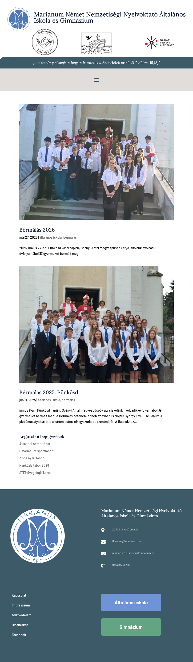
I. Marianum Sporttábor (36, 451)
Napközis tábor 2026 (34, 465)
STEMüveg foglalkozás (35, 473)
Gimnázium (131, 627)
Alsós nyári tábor (31, 458)
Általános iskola (131, 602)
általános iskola (51, 237)
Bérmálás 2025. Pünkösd (48, 392)
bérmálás (70, 237)
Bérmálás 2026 (37, 229)
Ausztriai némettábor (34, 444)
